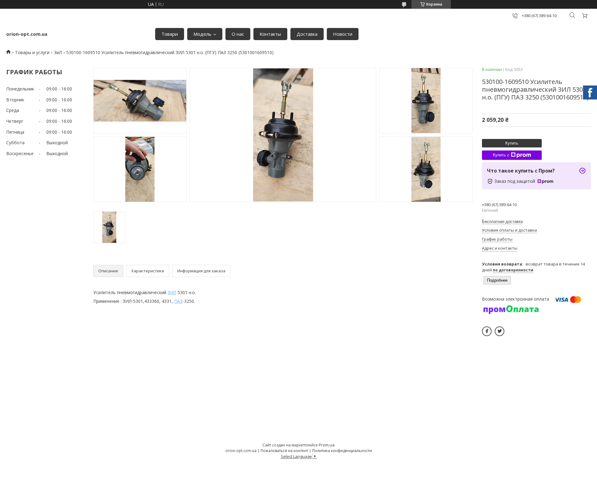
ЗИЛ (172, 292)
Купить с (501, 155)
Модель (202, 34)
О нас (238, 34)
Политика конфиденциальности (342, 450)
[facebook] (487, 331)
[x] (499, 331)
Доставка (307, 34)
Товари (169, 34)
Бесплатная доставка (502, 221)
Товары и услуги (32, 52)
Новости (342, 34)
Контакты (270, 34)
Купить (511, 143)
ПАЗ (178, 301)
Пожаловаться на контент (284, 450)
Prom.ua (327, 445)
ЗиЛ (58, 52)
